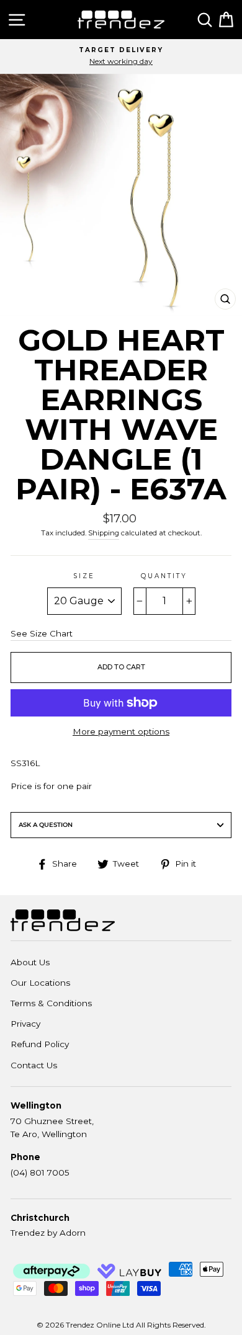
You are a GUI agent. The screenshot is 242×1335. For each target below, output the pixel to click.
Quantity (164, 576)
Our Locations (40, 983)
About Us (30, 962)
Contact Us (34, 1065)
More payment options (121, 731)
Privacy (25, 1024)
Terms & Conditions (51, 1003)
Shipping (103, 533)
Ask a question (46, 825)
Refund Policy (40, 1044)
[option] (121, 56)
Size (84, 576)
